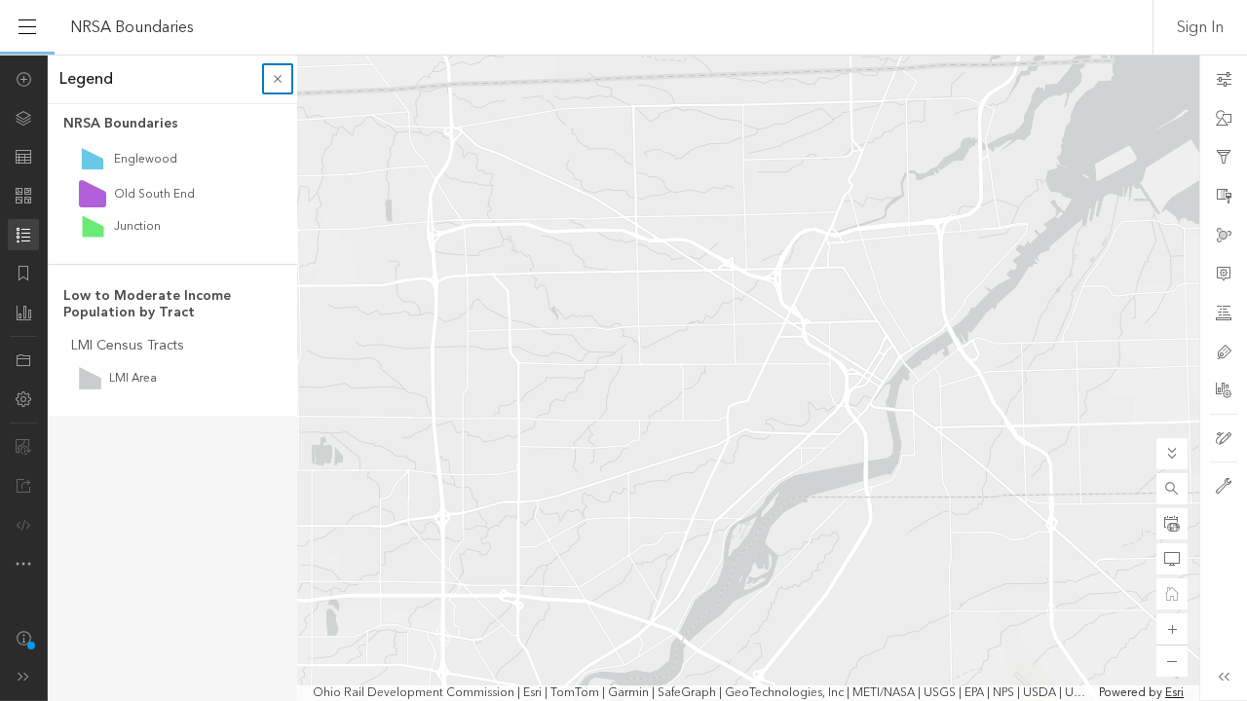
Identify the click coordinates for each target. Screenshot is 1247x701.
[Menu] (27, 27)
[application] (623, 378)
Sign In (1200, 27)
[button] (1172, 488)
